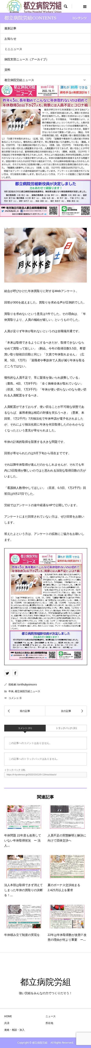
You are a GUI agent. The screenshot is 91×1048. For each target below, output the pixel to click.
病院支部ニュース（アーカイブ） (26, 59)
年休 (11, 691)
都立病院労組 (49, 982)
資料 (7, 70)
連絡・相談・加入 (14, 1030)
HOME (8, 1016)
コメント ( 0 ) (25, 728)
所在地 (49, 1023)
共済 (6, 1023)
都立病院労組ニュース (19, 80)
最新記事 (10, 28)
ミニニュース (13, 49)
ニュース (51, 1016)
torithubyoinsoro (27, 684)
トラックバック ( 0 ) (66, 728)
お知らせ (10, 39)
